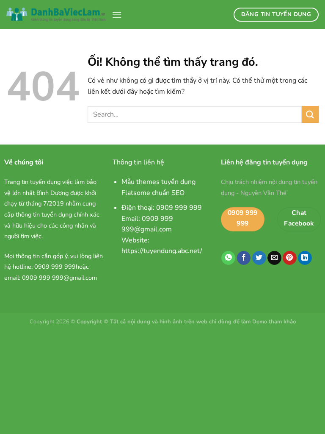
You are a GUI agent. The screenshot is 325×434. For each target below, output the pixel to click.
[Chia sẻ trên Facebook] (244, 258)
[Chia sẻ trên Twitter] (259, 258)
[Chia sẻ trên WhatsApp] (228, 258)
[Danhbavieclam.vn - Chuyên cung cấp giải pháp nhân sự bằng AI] (55, 14)
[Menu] (117, 14)
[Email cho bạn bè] (274, 258)
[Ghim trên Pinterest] (290, 258)
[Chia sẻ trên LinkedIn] (305, 258)
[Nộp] (310, 114)
